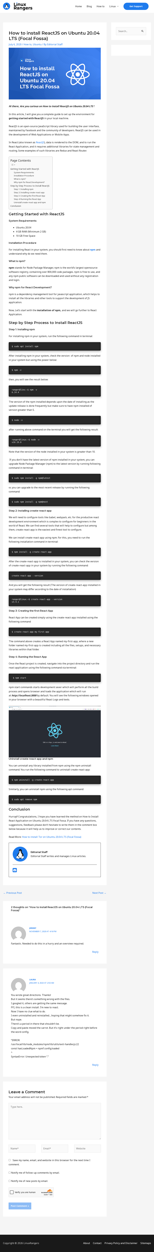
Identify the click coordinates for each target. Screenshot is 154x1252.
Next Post (99, 893)
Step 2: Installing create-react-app (29, 192)
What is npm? (20, 179)
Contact (97, 1243)
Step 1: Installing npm (23, 189)
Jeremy (32, 928)
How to (101, 6)
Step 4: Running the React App (27, 199)
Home (78, 6)
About (86, 1243)
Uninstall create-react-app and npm (30, 202)
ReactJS (40, 142)
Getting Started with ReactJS (24, 168)
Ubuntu (37, 44)
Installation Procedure (24, 175)
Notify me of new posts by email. (29, 1181)
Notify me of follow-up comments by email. (35, 1172)
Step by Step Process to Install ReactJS (29, 185)
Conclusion (15, 205)
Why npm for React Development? (29, 182)
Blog (89, 6)
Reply (95, 951)
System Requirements (24, 172)
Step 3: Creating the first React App (29, 195)
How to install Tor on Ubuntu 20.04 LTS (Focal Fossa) (51, 837)
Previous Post (12, 893)
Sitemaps (145, 1243)
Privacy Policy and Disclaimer (121, 1243)
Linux (112, 6)
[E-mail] (15, 871)
